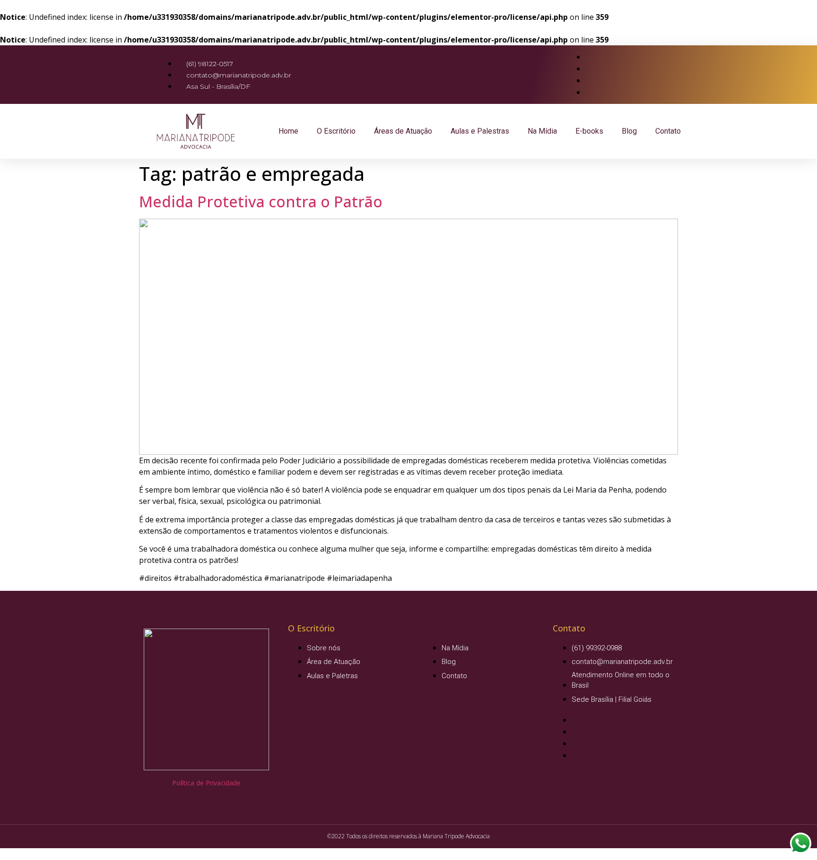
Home (288, 131)
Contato (668, 131)
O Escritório (336, 131)
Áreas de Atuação (403, 131)
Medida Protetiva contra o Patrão (260, 201)
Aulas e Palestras (480, 131)
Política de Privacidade (206, 782)
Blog (629, 131)
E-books (589, 131)
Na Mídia (542, 131)
